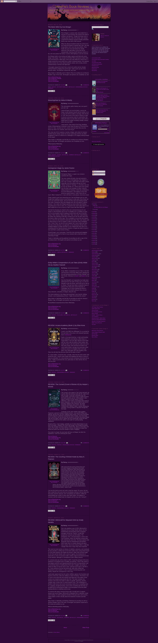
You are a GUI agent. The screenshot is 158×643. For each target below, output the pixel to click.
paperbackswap (95, 67)
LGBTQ (59, 252)
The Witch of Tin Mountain (102, 81)
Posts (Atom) (57, 632)
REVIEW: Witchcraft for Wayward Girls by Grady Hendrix (65, 521)
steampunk (94, 270)
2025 (94, 211)
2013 (94, 229)
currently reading (101, 79)
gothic (59, 154)
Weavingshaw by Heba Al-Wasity (60, 100)
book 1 (77, 276)
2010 (94, 235)
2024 (94, 213)
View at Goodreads (53, 81)
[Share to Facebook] (54, 91)
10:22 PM (63, 442)
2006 (94, 242)
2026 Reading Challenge (101, 123)
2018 (94, 220)
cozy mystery (95, 266)
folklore (60, 314)
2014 (94, 227)
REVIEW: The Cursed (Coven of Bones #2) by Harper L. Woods (68, 385)
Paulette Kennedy (101, 82)
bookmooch (94, 68)
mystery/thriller (62, 86)
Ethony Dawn (100, 112)
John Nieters (100, 100)
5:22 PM (63, 312)
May (95, 205)
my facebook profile (96, 57)
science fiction (95, 264)
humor (93, 267)
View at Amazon (52, 80)
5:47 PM (63, 250)
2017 (94, 222)
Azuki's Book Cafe (96, 308)
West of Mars (94, 336)
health (93, 288)
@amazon (68, 334)
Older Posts (85, 627)
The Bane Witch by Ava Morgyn (59, 27)
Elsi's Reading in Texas (97, 311)
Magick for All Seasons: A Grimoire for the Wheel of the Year (102, 89)
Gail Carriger (100, 105)
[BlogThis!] (50, 91)
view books (106, 132)
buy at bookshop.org (54, 49)
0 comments (85, 84)
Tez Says (94, 324)
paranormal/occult (82, 86)
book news (94, 294)
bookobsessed (95, 65)
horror (71, 154)
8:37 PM (63, 506)
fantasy (54, 86)
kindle (93, 291)
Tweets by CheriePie (96, 141)
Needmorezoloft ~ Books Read (98, 318)
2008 (94, 238)
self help (94, 296)
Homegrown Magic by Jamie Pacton (61, 168)
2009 (94, 236)
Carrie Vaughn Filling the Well (98, 332)
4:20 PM (63, 370)
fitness (93, 300)
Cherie (99, 125)
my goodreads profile (96, 62)
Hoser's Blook (95, 313)
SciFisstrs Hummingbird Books (99, 319)
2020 (94, 217)
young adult (94, 255)
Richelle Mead (95, 335)
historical (65, 154)
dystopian (94, 274)
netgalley (72, 86)
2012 (94, 231)
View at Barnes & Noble (54, 78)
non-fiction (94, 282)
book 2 (83, 276)
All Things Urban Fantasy (97, 307)
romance (50, 88)
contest (93, 283)
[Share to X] (52, 91)
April (95, 209)
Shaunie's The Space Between (98, 321)
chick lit (93, 272)
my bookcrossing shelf (97, 64)
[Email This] (49, 91)
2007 (94, 240)
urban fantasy (95, 258)
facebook (94, 299)
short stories (94, 269)
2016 (94, 224)
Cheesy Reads (95, 310)
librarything (94, 70)
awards (93, 297)
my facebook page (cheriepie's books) (100, 59)
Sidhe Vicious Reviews (97, 322)
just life (93, 289)
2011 (94, 233)
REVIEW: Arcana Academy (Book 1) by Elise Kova (66, 325)
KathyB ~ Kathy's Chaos (97, 314)
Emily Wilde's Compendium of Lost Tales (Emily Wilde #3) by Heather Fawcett (67, 264)
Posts (95, 171)
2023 (94, 215)
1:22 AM (63, 152)
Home (65, 627)
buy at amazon (54, 50)
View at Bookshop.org (54, 77)
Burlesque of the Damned (97, 330)
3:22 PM (63, 84)
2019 (94, 218)
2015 (94, 226)
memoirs (94, 293)
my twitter (94, 60)
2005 (94, 244)
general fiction (95, 277)
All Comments (97, 174)
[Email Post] (66, 84)
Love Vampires (95, 316)
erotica (54, 444)
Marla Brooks (100, 92)
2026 (94, 204)
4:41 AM (63, 615)
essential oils (95, 286)
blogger (81, 641)
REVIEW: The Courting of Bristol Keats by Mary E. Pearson (66, 458)
